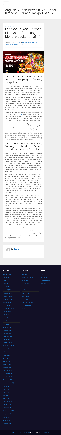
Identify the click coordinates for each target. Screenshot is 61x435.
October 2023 (7, 380)
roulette (24, 287)
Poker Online (26, 284)
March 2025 (7, 327)
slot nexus (25, 296)
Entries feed (45, 277)
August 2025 (7, 311)
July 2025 (6, 315)
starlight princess (27, 302)
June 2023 (6, 392)
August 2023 (7, 386)
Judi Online (25, 280)
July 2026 (6, 277)
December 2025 (8, 299)
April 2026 (6, 287)
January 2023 (7, 401)
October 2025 (7, 305)
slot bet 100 (26, 293)
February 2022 (7, 408)
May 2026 (6, 284)
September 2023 (8, 383)
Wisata (24, 308)
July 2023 (6, 389)
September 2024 (8, 346)
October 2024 (7, 342)
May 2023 (6, 395)
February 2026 (7, 293)
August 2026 (7, 274)
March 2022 (7, 405)
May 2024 (6, 358)
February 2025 (7, 330)
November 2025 (8, 302)
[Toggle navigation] (6, 3)
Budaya (24, 274)
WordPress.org (46, 284)
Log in (43, 274)
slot (23, 42)
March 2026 (7, 290)
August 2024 (7, 349)
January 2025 (7, 333)
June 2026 (6, 280)
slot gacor (28, 42)
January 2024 (7, 370)
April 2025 (6, 324)
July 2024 (6, 352)
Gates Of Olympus (28, 277)
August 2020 (7, 417)
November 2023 (8, 377)
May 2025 (6, 321)
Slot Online (15, 44)
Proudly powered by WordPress (21, 432)
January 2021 (7, 414)
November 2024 (8, 339)
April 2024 (6, 361)
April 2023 (6, 398)
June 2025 (6, 318)
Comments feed (46, 280)
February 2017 (7, 423)
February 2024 (7, 367)
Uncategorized (9, 26)
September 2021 (8, 411)
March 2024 (7, 364)
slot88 (21, 44)
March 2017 (6, 420)
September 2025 (8, 308)
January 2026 (7, 296)
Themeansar (45, 432)
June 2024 (6, 355)
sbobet (24, 290)
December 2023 (8, 373)
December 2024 (8, 336)
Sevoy (18, 42)
